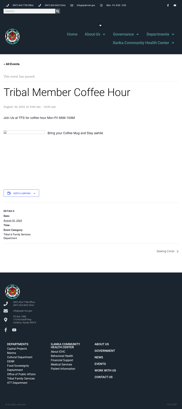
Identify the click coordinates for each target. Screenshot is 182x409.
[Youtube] (14, 330)
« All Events (12, 64)
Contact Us (104, 377)
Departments (158, 34)
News (99, 357)
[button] (100, 25)
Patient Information (63, 368)
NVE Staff (172, 404)
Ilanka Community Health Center (141, 43)
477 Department (17, 382)
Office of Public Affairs (21, 374)
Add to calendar (22, 193)
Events (100, 364)
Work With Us (105, 370)
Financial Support (62, 360)
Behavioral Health (62, 356)
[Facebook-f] (6, 330)
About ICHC (58, 351)
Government (105, 350)
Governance (123, 34)
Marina (11, 353)
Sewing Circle (166, 251)
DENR (10, 361)
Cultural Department (19, 357)
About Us (92, 34)
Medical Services (61, 364)
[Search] (57, 11)
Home (72, 34)
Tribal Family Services (21, 378)
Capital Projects (17, 348)
